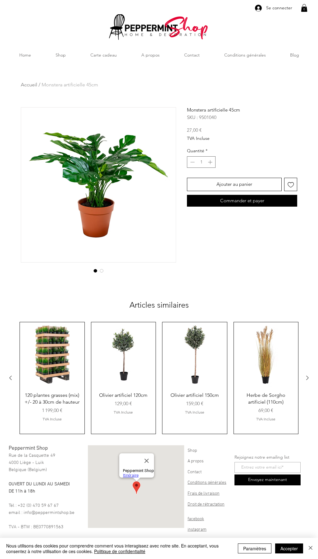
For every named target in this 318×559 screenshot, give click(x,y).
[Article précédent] (10, 378)
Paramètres (254, 548)
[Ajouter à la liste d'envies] (291, 184)
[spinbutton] (201, 162)
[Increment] (211, 162)
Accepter (289, 548)
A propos (196, 461)
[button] (304, 8)
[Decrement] (192, 162)
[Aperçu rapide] (52, 354)
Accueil (29, 85)
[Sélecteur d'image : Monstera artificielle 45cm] (95, 271)
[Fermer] (310, 548)
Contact (195, 472)
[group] (159, 378)
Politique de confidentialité (119, 551)
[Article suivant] (307, 378)
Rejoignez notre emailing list (261, 457)
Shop (192, 450)
